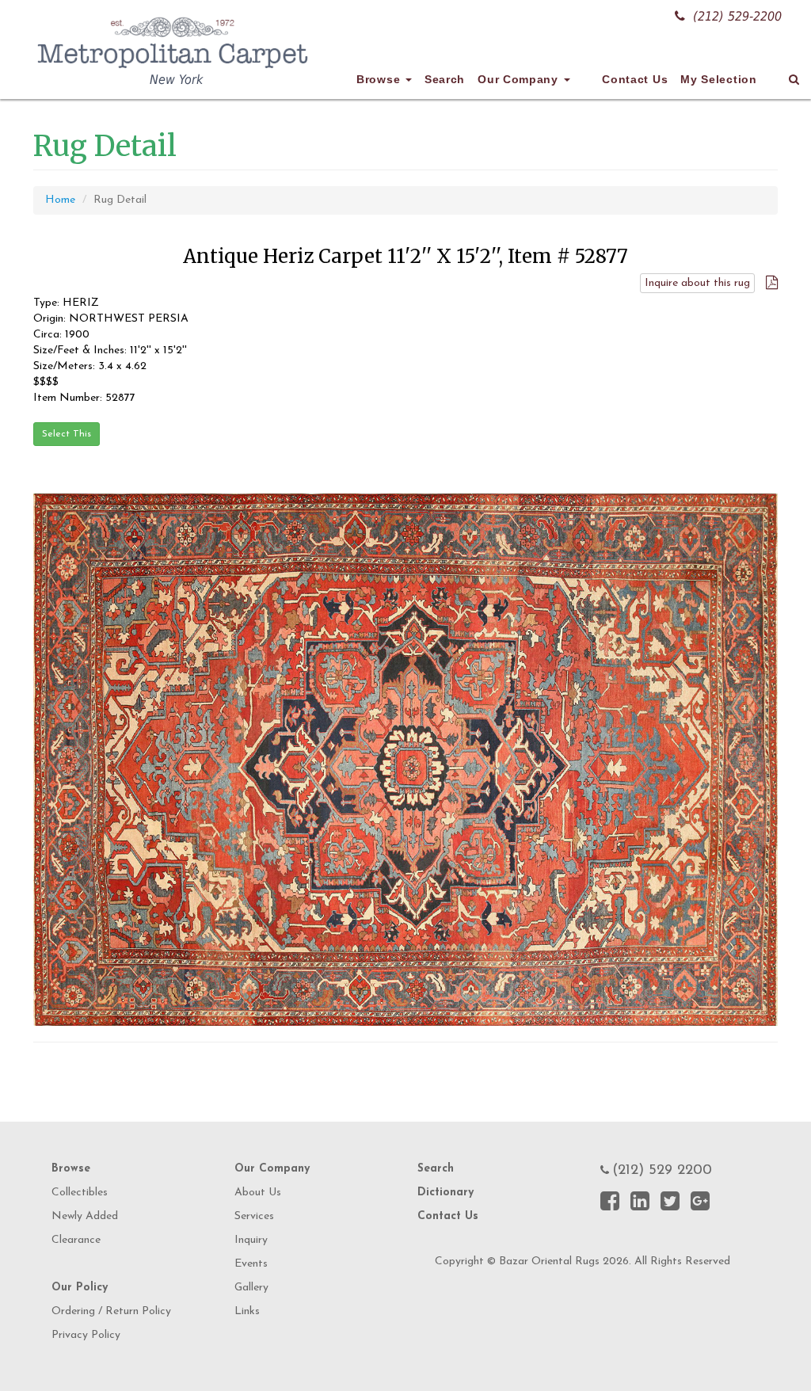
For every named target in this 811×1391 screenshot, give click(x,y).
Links (247, 1311)
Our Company (520, 79)
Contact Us (635, 79)
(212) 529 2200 (662, 1171)
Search (445, 79)
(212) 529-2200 (737, 16)
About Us (257, 1193)
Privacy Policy (85, 1335)
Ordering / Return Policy (111, 1311)
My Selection (718, 79)
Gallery (251, 1288)
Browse (380, 79)
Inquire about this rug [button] (697, 283)
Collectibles (79, 1193)
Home (60, 200)
